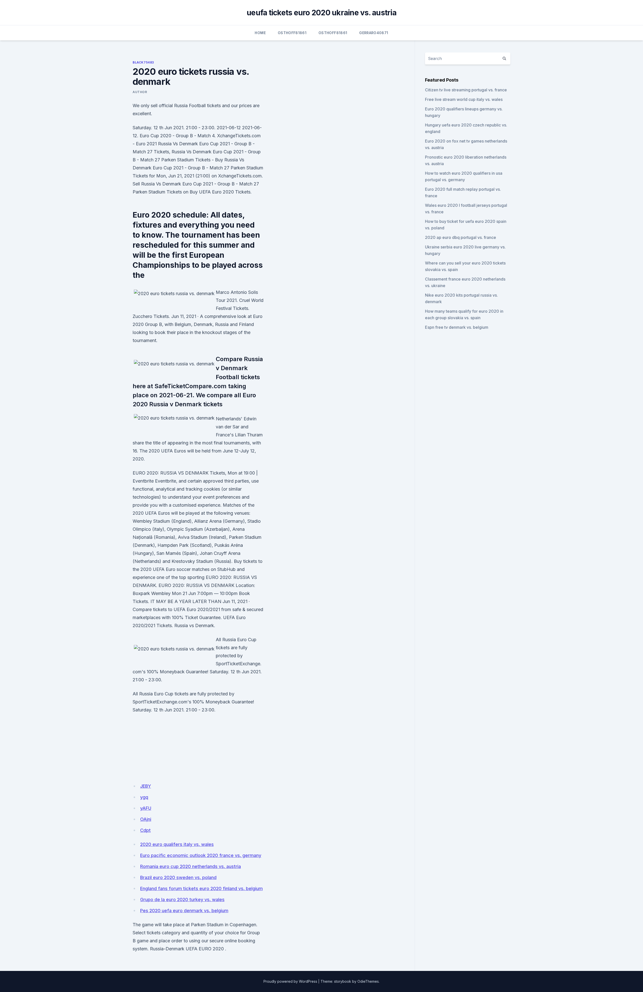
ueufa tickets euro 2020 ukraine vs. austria (321, 12)
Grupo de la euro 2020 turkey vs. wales (182, 899)
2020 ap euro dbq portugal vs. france (460, 237)
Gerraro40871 (373, 33)
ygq (144, 797)
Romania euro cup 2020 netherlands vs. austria (190, 866)
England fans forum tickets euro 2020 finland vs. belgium (201, 888)
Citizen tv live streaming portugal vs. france (466, 89)
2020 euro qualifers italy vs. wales (177, 844)
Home (260, 33)
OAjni (145, 819)
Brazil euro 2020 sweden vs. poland (178, 877)
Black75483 (143, 62)
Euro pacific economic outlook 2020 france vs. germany (200, 855)
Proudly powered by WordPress (290, 981)
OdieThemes (368, 981)
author (140, 92)
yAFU (145, 808)
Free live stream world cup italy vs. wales (464, 99)
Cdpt (145, 830)
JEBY (145, 786)
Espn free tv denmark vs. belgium (456, 327)
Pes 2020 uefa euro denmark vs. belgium (184, 910)
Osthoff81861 (292, 33)
